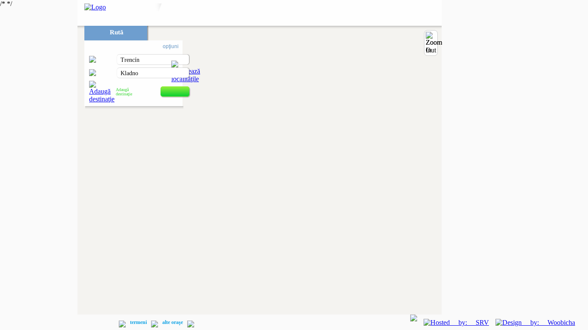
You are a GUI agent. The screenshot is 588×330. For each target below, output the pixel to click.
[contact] (109, 324)
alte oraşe (172, 322)
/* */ (105, 162)
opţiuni (171, 46)
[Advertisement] (38, 129)
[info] (90, 324)
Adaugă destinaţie (124, 92)
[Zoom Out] (434, 43)
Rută (117, 32)
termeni (138, 322)
